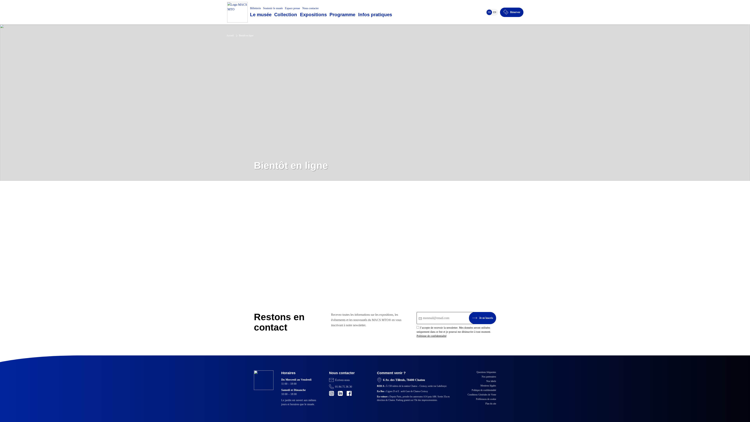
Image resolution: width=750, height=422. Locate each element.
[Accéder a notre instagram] (331, 393)
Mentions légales (488, 385)
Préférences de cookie (486, 399)
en (495, 13)
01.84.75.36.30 (343, 386)
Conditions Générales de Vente (482, 394)
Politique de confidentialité (431, 335)
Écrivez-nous (342, 380)
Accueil (230, 35)
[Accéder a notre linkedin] (340, 393)
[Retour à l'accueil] (237, 12)
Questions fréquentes (486, 372)
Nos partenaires (489, 376)
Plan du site (490, 403)
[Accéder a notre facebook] (349, 393)
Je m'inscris (486, 317)
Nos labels (491, 381)
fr (490, 13)
